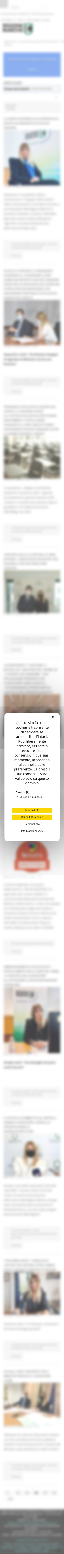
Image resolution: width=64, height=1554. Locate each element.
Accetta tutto (32, 810)
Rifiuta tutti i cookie (32, 817)
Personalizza (32, 824)
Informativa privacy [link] (32, 831)
